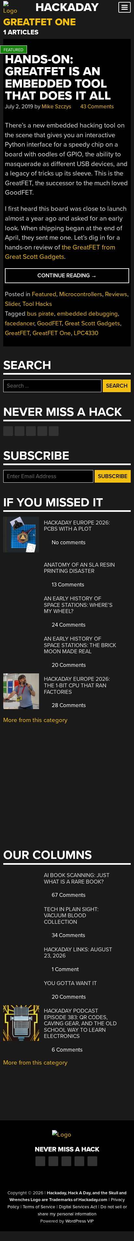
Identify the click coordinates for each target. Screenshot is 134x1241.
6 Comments (66, 1049)
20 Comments (68, 665)
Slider (12, 303)
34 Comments (67, 935)
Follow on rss (42, 431)
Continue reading (78, 277)
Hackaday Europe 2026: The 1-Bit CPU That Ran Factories (77, 685)
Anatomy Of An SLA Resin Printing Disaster (79, 568)
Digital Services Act (78, 1207)
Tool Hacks (37, 303)
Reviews (116, 294)
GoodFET (49, 323)
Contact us (54, 431)
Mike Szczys (56, 106)
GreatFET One (52, 333)
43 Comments (96, 106)
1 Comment (64, 969)
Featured (44, 294)
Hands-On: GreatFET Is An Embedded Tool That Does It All (58, 77)
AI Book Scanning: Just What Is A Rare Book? (77, 878)
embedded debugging (87, 313)
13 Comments (67, 584)
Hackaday (67, 7)
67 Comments (68, 895)
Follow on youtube (31, 431)
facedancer (19, 323)
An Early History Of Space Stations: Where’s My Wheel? (78, 605)
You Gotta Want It (70, 983)
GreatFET (17, 333)
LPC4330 (86, 333)
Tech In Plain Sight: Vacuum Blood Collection (71, 915)
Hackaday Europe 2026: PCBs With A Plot (77, 526)
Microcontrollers (80, 294)
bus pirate (40, 313)
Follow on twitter (19, 431)
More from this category (35, 720)
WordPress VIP (79, 1221)
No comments (68, 542)
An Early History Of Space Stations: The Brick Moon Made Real (80, 645)
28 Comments (68, 705)
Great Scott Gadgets (92, 323)
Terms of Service (39, 1207)
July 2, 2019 (19, 106)
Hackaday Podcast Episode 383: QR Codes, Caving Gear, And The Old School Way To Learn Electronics (80, 1023)
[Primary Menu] (124, 7)
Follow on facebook (8, 431)
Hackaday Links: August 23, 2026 (78, 952)
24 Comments (68, 624)
